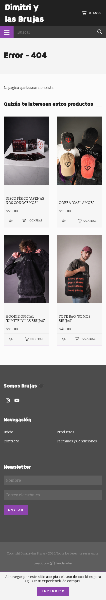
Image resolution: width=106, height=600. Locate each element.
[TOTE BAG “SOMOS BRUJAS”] (64, 339)
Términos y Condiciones (77, 441)
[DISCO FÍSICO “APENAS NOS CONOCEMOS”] (11, 220)
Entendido (53, 591)
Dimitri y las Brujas (24, 13)
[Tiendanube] (53, 564)
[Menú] (7, 32)
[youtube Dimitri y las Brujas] (16, 400)
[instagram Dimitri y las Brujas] (8, 400)
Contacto (11, 441)
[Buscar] (99, 31)
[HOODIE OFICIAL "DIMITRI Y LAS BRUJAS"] (11, 339)
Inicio (8, 432)
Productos (65, 432)
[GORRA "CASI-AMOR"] (64, 220)
